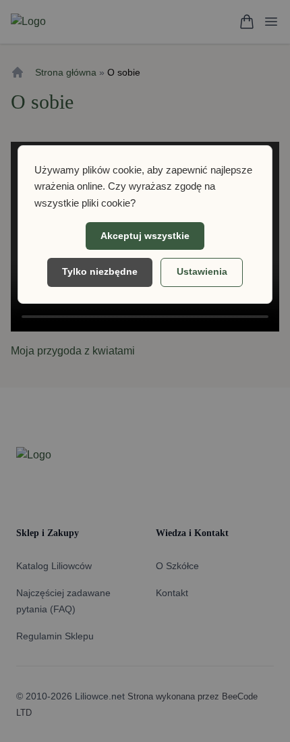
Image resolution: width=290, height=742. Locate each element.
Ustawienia (202, 271)
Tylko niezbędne (100, 271)
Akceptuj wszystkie (145, 235)
